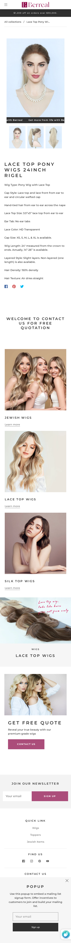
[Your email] (17, 796)
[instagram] (31, 861)
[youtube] (48, 861)
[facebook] (23, 861)
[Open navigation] (8, 4)
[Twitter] (22, 286)
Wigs (35, 828)
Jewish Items (35, 841)
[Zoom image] (35, 78)
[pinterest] (40, 861)
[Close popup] (67, 881)
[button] (12, 78)
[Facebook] (6, 286)
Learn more (12, 424)
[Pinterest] (14, 286)
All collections (12, 21)
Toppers (35, 835)
